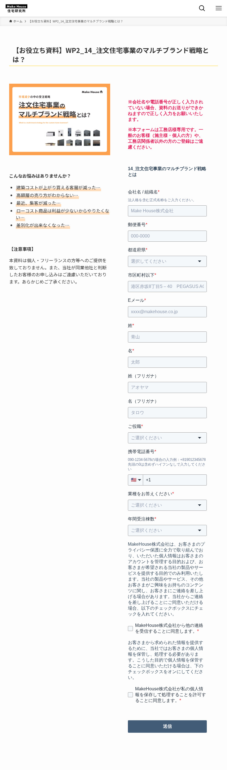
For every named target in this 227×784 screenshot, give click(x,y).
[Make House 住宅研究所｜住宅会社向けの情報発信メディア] (16, 8)
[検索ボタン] (202, 8)
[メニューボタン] (218, 8)
